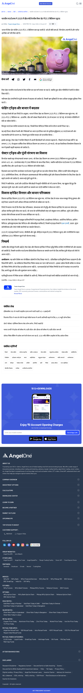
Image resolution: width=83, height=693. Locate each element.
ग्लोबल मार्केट (65, 352)
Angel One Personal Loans (33, 672)
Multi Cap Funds (9, 642)
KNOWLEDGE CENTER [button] (10, 496)
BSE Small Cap (8, 581)
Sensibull (6, 566)
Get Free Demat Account (41, 690)
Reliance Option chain (63, 594)
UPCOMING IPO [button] (8, 518)
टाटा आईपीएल (64, 363)
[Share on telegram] (13, 79)
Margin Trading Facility (46, 560)
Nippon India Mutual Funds (12, 633)
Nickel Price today (56, 621)
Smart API (59, 560)
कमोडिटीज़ (74, 352)
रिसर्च (6, 352)
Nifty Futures (8, 588)
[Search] (77, 4)
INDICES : (6, 577)
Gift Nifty (27, 581)
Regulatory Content (25, 666)
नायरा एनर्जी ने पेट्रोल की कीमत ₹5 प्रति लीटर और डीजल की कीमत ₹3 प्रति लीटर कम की (32, 329)
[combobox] (52, 24)
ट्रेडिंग (28, 363)
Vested (29, 566)
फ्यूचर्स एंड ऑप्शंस (53, 352)
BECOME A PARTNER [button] (10, 508)
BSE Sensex (68, 579)
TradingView (37, 566)
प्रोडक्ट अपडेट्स (16, 357)
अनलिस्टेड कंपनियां (27, 368)
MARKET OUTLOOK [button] (9, 513)
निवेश (46, 363)
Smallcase (14, 566)
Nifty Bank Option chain (26, 594)
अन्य (6, 363)
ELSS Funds (8, 639)
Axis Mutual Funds (41, 630)
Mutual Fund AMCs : (10, 628)
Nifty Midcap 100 (56, 579)
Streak (22, 566)
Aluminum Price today (26, 621)
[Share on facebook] (30, 79)
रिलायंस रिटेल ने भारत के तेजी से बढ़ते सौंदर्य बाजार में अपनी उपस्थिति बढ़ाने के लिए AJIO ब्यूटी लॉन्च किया (37, 317)
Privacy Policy (59, 669)
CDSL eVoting (18, 675)
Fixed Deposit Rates (70, 560)
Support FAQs (21, 534)
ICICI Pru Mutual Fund (72, 630)
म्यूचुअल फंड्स (41, 357)
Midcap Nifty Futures (37, 588)
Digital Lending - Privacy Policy (13, 672)
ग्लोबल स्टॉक (20, 363)
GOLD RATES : (7, 601)
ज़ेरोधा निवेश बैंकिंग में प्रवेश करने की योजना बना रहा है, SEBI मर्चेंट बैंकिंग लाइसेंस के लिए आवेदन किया (36, 335)
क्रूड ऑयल (54, 363)
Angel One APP (8, 560)
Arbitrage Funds (43, 639)
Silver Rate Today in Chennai (58, 612)
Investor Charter (49, 672)
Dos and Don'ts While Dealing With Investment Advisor (20, 669)
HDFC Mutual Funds (55, 630)
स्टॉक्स (17, 368)
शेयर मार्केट (13, 352)
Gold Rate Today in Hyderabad (13, 606)
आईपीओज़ (32, 357)
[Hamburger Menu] (80, 3)
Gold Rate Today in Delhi (32, 603)
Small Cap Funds (30, 639)
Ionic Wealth (18, 554)
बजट (25, 357)
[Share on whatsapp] (18, 79)
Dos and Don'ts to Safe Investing (44, 666)
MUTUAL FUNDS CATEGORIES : (13, 637)
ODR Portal (40, 675)
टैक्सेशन (7, 357)
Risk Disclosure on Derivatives (56, 675)
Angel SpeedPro (32, 560)
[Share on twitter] (24, 79)
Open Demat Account (45, 3)
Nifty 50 (6, 579)
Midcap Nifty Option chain (45, 594)
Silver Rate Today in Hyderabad (14, 612)
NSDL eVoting (29, 675)
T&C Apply (49, 669)
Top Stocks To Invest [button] (11, 525)
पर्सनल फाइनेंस (23, 352)
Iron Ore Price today (71, 621)
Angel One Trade (20, 560)
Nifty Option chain (10, 594)
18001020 (9, 534)
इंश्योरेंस (35, 363)
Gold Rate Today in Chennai (51, 603)
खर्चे (41, 363)
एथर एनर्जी (65, 223)
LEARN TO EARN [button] (8, 502)
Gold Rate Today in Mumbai (12, 603)
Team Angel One (14, 24)
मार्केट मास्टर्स (61, 357)
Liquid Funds (18, 639)
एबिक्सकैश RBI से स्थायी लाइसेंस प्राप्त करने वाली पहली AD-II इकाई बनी (27, 311)
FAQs (42, 669)
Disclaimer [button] (7, 660)
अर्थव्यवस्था (51, 357)
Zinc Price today (41, 621)
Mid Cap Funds (65, 639)
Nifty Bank (15, 579)
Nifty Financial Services (29, 579)
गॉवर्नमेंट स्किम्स (8, 368)
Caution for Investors (9, 679)
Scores (59, 666)
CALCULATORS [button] (8, 490)
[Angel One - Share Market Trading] (8, 3)
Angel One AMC (8, 554)
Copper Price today (10, 621)
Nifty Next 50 (43, 579)
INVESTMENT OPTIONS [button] (10, 485)
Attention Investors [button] (11, 652)
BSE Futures (64, 588)
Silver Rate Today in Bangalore (36, 612)
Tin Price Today (9, 624)
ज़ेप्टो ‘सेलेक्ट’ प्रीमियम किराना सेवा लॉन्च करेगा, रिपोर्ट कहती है (23, 323)
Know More (18, 293)
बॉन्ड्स (11, 363)
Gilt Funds (54, 639)
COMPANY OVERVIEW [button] (10, 479)
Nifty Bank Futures (21, 588)
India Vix (18, 581)
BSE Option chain (9, 597)
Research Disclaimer (9, 666)
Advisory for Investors (64, 672)
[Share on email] (35, 79)
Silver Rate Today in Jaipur (12, 615)
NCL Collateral (7, 675)
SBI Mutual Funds (26, 630)
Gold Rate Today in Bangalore (35, 606)
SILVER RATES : (8, 610)
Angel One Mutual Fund (11, 630)
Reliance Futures (52, 588)
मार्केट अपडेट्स (34, 352)
